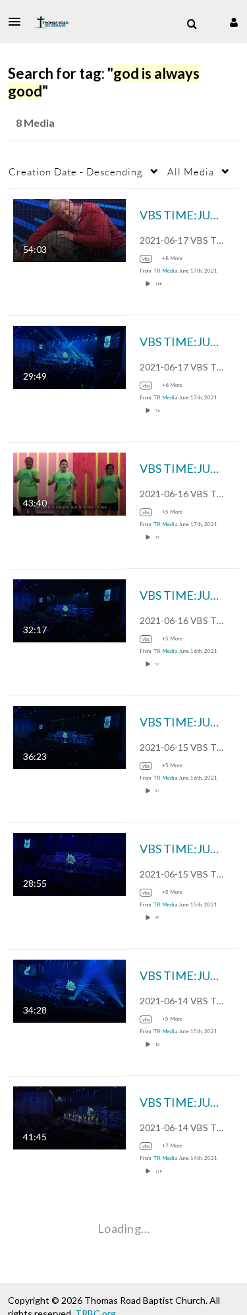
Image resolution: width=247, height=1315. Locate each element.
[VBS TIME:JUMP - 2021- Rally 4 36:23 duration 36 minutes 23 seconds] (69, 736)
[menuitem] (192, 24)
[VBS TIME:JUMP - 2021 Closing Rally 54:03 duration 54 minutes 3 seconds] (69, 228)
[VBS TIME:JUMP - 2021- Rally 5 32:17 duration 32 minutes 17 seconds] (69, 609)
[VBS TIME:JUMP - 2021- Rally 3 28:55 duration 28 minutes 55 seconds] (69, 862)
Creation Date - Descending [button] (76, 171)
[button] (18, 21)
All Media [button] (190, 171)
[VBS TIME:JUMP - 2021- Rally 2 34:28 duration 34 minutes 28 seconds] (69, 989)
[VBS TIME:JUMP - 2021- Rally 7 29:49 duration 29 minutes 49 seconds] (69, 355)
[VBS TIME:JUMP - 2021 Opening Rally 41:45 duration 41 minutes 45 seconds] (69, 1116)
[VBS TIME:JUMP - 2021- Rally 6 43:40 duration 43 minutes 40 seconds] (69, 482)
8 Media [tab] (35, 122)
